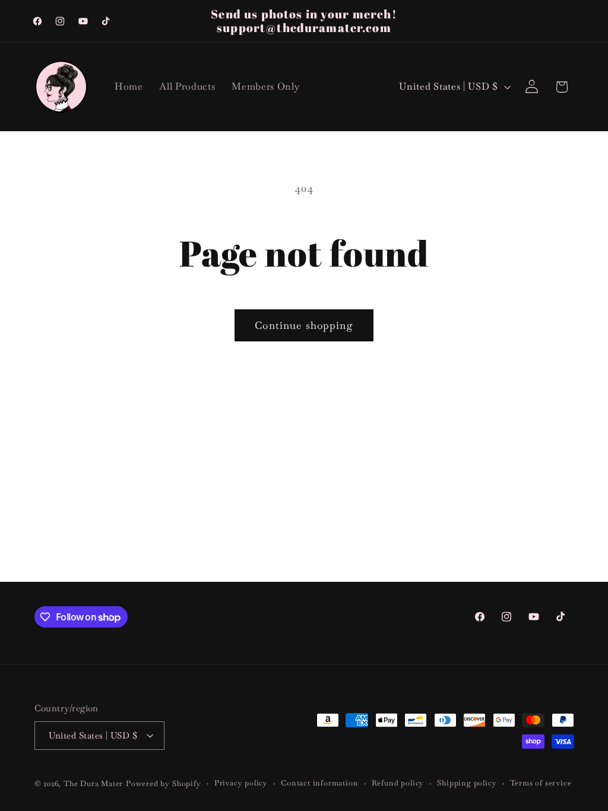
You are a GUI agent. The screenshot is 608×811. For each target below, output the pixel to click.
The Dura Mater (93, 783)
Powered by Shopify (163, 783)
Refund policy (398, 783)
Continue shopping (304, 325)
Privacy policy (241, 783)
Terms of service (541, 783)
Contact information (319, 783)
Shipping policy (466, 783)
